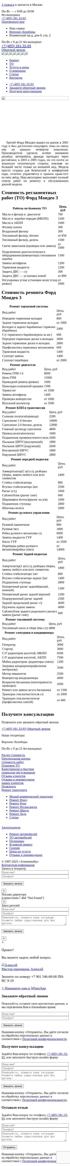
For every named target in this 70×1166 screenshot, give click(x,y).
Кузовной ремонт (20, 844)
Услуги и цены (19, 67)
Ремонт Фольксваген (23, 807)
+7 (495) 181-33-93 (14, 18)
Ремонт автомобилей (23, 834)
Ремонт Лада (17, 814)
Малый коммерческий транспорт (31, 796)
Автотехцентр (11, 827)
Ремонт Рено (17, 803)
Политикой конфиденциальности (44, 1039)
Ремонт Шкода (19, 810)
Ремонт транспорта (14, 790)
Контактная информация (18, 865)
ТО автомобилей (20, 837)
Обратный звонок (13, 49)
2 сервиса (8, 4)
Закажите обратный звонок (27, 87)
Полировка (16, 841)
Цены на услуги (20, 851)
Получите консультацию (25, 91)
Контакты (15, 77)
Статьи (14, 74)
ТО (11, 63)
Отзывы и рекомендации (25, 855)
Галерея (14, 848)
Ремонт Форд (18, 800)
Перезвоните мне (13, 21)
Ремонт (14, 60)
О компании (17, 70)
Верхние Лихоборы (22, 31)
